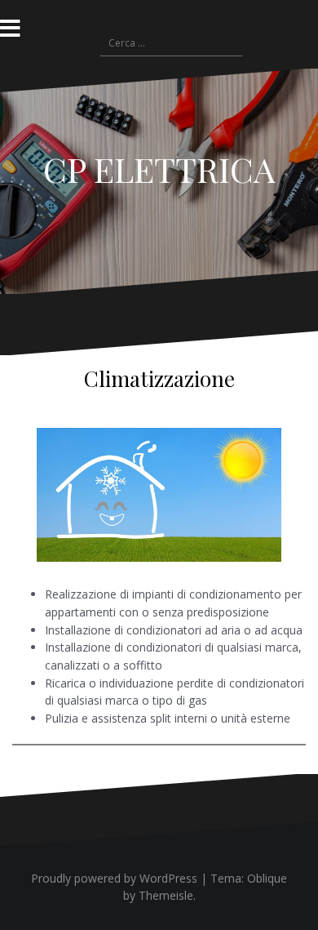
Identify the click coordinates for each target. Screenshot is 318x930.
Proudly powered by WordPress (114, 878)
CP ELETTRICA (159, 169)
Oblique (267, 878)
